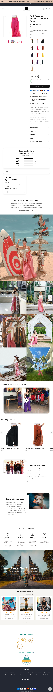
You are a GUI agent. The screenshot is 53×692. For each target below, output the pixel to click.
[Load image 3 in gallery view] (17, 41)
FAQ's (44, 672)
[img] (8, 177)
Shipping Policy (13, 672)
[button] (2, 9)
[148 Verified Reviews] (26, 665)
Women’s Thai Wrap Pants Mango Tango (34, 448)
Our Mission (38, 672)
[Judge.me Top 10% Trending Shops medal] (29, 646)
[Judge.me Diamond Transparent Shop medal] (19, 640)
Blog (49, 672)
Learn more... (29, 481)
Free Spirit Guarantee (16, 674)
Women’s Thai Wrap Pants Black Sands (10, 448)
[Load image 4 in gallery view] (21, 41)
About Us (5, 672)
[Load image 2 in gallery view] (13, 41)
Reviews (28, 594)
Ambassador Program (29, 674)
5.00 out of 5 (30, 153)
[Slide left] (4, 41)
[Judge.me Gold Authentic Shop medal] (26, 640)
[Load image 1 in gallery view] (8, 41)
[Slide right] (24, 41)
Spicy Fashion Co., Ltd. (29, 691)
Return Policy (22, 672)
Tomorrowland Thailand (42, 674)
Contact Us (30, 672)
